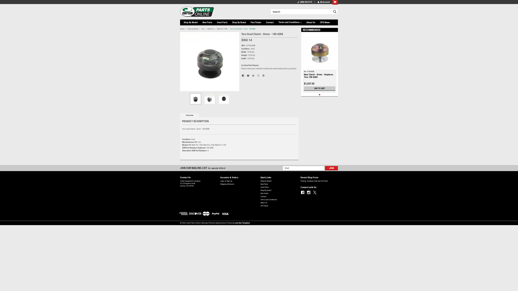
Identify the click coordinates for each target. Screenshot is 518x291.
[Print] (253, 76)
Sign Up (229, 181)
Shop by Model (193, 29)
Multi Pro (210, 29)
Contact (270, 22)
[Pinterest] (263, 76)
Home (182, 29)
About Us (310, 22)
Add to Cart (319, 88)
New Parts (207, 22)
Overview (189, 115)
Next (236, 61)
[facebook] (302, 192)
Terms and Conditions (289, 22)
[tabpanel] (320, 63)
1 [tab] (319, 95)
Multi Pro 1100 (222, 29)
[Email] (248, 76)
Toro (203, 29)
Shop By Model (191, 22)
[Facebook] (243, 76)
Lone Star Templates (242, 223)
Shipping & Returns (227, 184)
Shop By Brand (239, 22)
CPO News (325, 22)
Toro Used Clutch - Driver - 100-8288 (242, 29)
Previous (182, 61)
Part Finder (256, 22)
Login (222, 181)
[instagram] (308, 192)
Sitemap (204, 223)
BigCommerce (221, 223)
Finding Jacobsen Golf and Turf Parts (314, 181)
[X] (258, 76)
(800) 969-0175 (306, 2)
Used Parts (222, 22)
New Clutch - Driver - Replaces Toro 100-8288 (318, 75)
